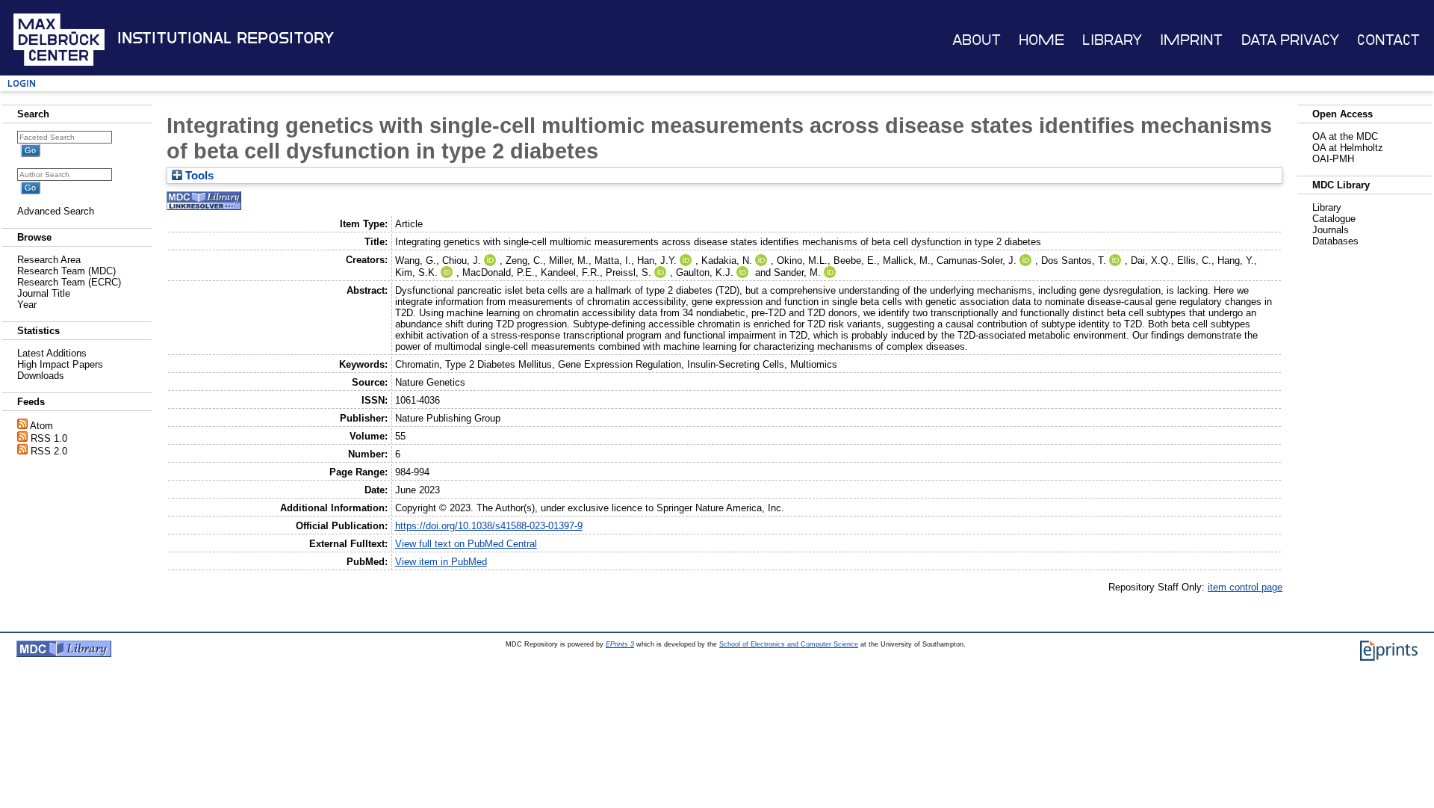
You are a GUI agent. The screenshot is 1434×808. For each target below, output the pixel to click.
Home (1041, 40)
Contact (1388, 40)
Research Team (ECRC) (69, 282)
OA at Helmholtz (1347, 147)
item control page (1245, 587)
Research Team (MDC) (66, 271)
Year (27, 304)
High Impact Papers (60, 364)
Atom (41, 425)
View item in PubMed (441, 561)
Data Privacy (1290, 40)
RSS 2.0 (49, 451)
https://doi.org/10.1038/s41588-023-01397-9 (489, 525)
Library (1112, 40)
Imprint (1191, 40)
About (976, 40)
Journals (1330, 229)
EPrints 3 (620, 644)
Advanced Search (55, 211)
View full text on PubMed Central (466, 543)
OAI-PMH (1333, 158)
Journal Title (43, 293)
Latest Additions (52, 353)
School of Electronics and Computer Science (788, 644)
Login (21, 83)
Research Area (49, 259)
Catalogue (1334, 218)
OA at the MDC (1345, 136)
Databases (1335, 241)
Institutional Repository (225, 38)
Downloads (40, 375)
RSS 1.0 (49, 438)
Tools (198, 176)
